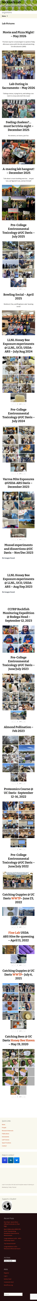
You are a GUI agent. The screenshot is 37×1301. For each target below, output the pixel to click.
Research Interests (7, 1130)
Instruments (5, 1137)
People (4, 1127)
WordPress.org (8, 1285)
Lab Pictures (5, 1140)
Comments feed (9, 1282)
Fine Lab (14, 932)
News (3, 1124)
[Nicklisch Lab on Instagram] (4, 1160)
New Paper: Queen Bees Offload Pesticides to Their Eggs (12, 1224)
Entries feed (7, 1279)
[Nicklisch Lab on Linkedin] (11, 1160)
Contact (4, 1146)
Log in (5, 1276)
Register (6, 1273)
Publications (5, 1134)
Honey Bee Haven (23, 1040)
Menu (4, 16)
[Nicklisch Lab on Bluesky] (16, 1160)
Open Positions (6, 1143)
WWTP (16, 898)
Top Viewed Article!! (9, 1243)
